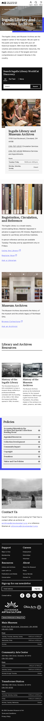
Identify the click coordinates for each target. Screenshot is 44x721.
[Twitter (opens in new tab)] (40, 595)
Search (36, 5)
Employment (27, 552)
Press (25, 570)
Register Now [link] (8, 255)
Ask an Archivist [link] (10, 326)
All (5, 79)
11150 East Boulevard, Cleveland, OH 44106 (20, 626)
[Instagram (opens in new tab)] (28, 595)
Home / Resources (9, 9)
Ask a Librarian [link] (9, 260)
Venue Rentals (27, 574)
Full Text (12, 79)
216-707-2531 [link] (15, 146)
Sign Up (37, 589)
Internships (26, 555)
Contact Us (26, 577)
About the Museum (29, 567)
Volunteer (26, 558)
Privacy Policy (6, 716)
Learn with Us (6, 570)
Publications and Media (9, 574)
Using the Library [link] (11, 251)
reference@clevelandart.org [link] (24, 526)
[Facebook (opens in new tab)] (22, 595)
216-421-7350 (7, 629)
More (22, 79)
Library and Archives (8, 567)
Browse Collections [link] (12, 321)
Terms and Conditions (9, 713)
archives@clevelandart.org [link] (15, 523)
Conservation (6, 577)
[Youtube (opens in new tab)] (34, 595)
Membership (6, 555)
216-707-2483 (7, 658)
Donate (4, 558)
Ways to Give (6, 552)
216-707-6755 (7, 687)
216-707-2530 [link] (15, 151)
